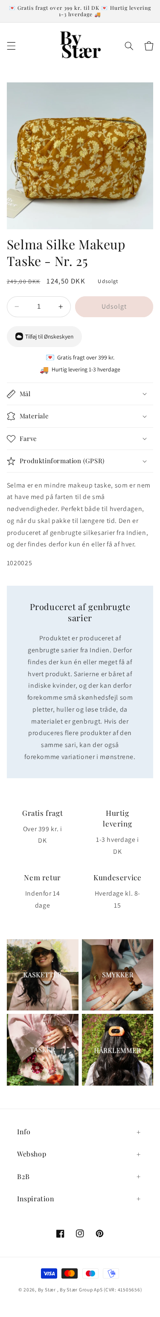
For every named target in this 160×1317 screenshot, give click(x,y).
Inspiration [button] (36, 1198)
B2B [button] (23, 1176)
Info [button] (23, 1131)
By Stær (47, 1289)
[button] (11, 45)
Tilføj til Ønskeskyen (49, 336)
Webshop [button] (31, 1153)
